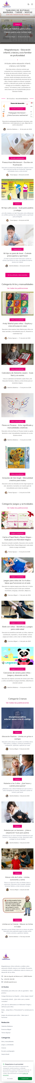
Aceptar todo (24, 1078)
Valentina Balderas (7, 1026)
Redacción (5, 1022)
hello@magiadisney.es (10, 982)
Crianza (17, 24)
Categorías (5, 1038)
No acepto (10, 1078)
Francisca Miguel (6, 1029)
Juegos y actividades (17, 533)
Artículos (5, 987)
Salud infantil (17, 249)
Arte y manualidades (17, 320)
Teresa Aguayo (5, 1032)
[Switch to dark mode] (28, 4)
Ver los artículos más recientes (17, 275)
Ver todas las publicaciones (17, 288)
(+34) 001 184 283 (9, 979)
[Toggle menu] (32, 4)
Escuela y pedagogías (17, 108)
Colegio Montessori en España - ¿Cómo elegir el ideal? (17, 996)
